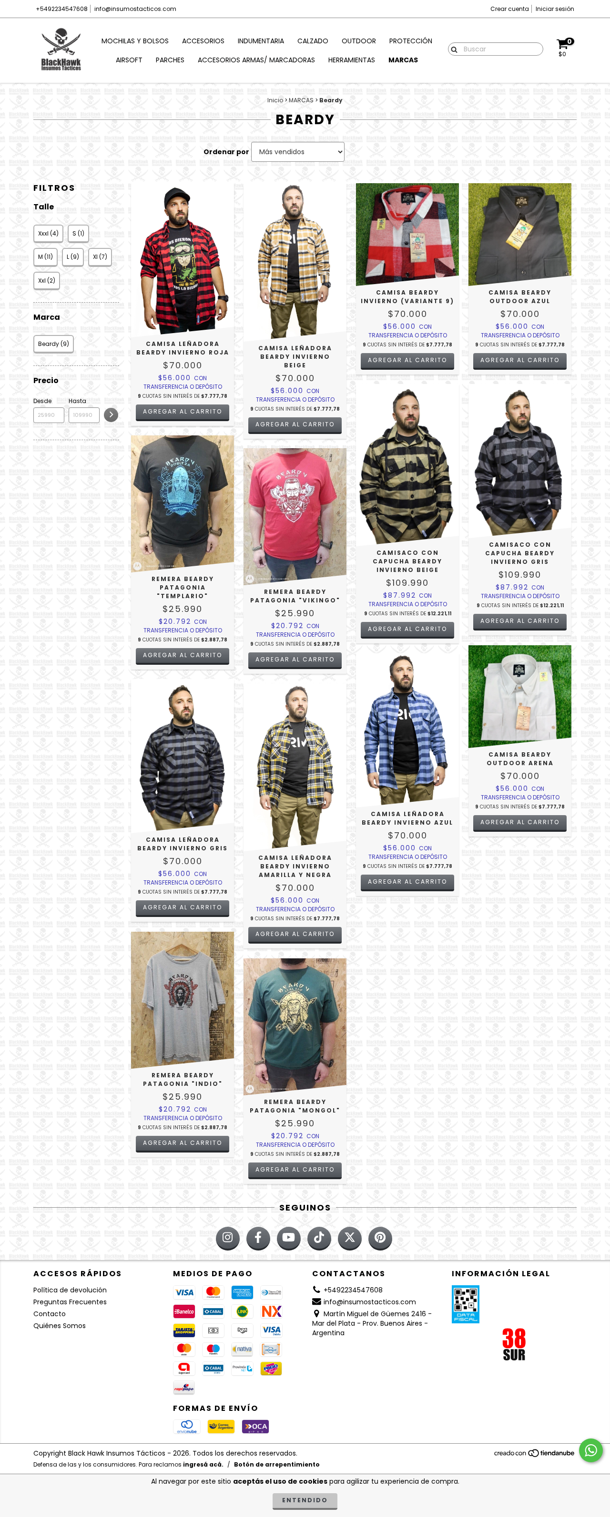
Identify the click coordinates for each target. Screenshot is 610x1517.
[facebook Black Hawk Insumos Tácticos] (258, 1239)
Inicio (275, 100)
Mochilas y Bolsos (135, 41)
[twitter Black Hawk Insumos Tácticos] (350, 1239)
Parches (170, 60)
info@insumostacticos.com (135, 9)
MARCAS (301, 100)
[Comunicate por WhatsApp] (591, 1450)
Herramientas (351, 60)
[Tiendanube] (535, 1456)
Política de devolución (70, 1290)
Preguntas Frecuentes (70, 1302)
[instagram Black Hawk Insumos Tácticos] (228, 1239)
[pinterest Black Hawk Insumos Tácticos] (380, 1239)
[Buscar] (452, 48)
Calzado (312, 41)
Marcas (403, 60)
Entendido (305, 1500)
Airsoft (129, 60)
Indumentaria (261, 41)
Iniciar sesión (555, 9)
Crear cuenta (509, 9)
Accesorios (203, 41)
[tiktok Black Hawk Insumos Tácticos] (319, 1239)
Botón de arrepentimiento (277, 1464)
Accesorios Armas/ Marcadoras (256, 60)
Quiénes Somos (59, 1325)
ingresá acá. (203, 1464)
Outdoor (359, 41)
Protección (410, 41)
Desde (42, 401)
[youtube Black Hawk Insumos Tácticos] (289, 1239)
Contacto (49, 1314)
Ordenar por (226, 152)
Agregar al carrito (182, 411)
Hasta (77, 401)
